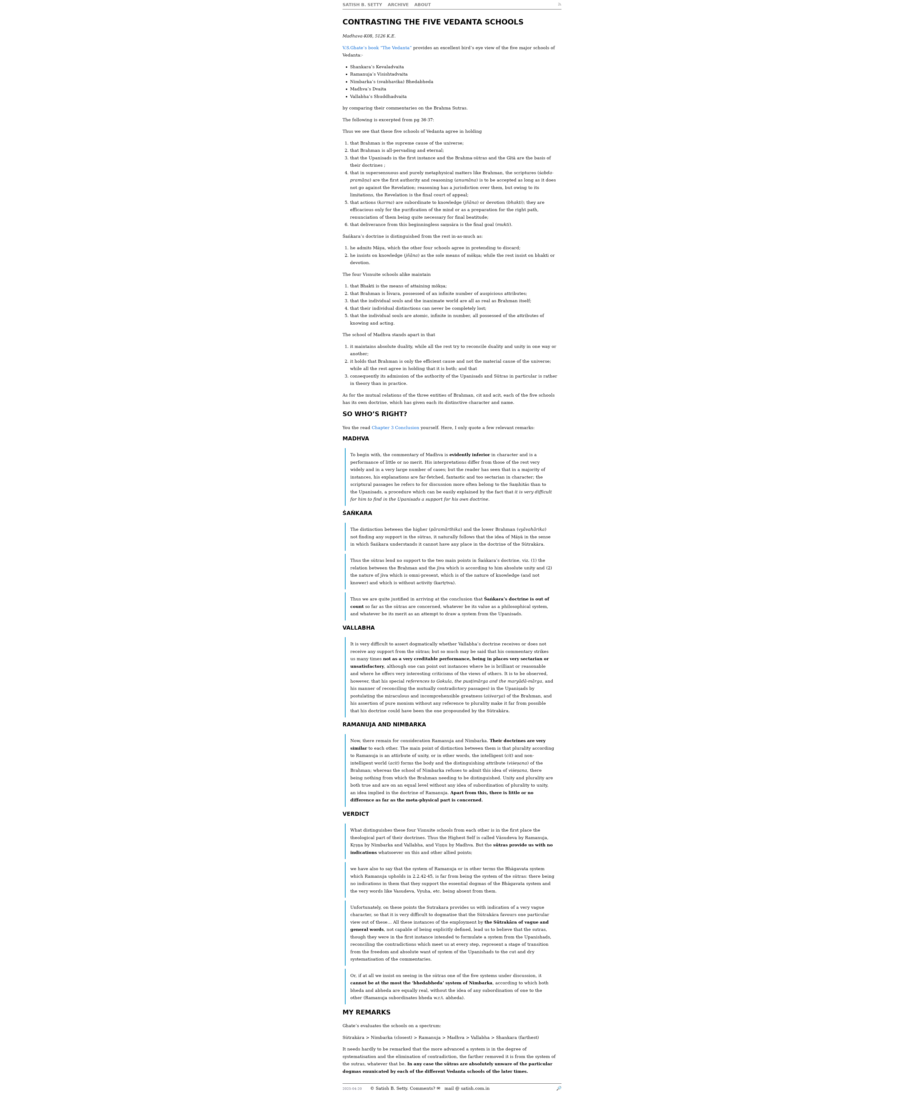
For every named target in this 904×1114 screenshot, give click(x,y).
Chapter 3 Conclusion (395, 427)
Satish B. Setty (391, 1088)
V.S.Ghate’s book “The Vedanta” (377, 47)
